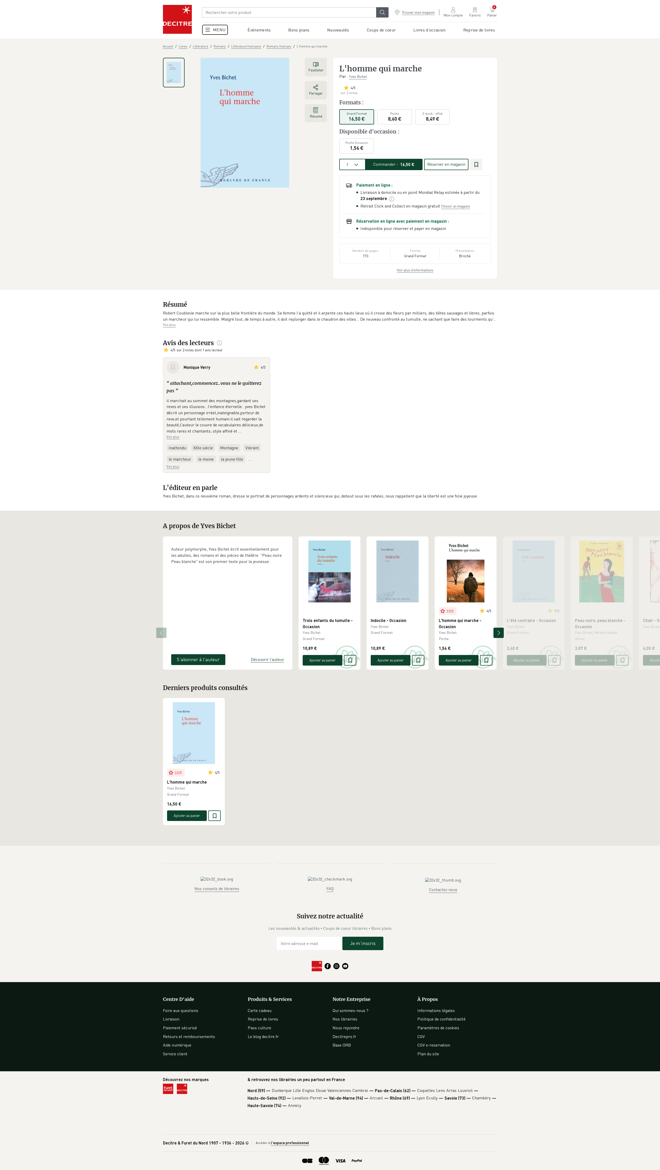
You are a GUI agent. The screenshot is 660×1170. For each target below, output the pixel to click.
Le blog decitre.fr (263, 1036)
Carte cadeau (259, 1010)
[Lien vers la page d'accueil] (177, 19)
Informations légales (436, 1010)
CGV (421, 1036)
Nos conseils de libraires (216, 888)
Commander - (394, 164)
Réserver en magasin (446, 164)
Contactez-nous (443, 889)
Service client (175, 1053)
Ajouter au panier (322, 660)
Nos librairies (345, 1019)
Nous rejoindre (346, 1027)
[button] (330, 316)
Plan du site (428, 1053)
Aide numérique (177, 1045)
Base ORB (342, 1045)
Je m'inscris (363, 943)
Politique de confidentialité (441, 1019)
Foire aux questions (180, 1010)
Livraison (171, 1019)
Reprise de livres (263, 1019)
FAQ (330, 888)
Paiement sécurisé (180, 1027)
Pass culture (259, 1027)
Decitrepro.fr (344, 1036)
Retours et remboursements (189, 1036)
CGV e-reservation (433, 1045)
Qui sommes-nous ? (350, 1010)
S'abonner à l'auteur (198, 659)
